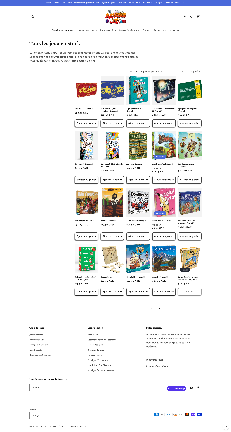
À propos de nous (96, 349)
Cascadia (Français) (160, 277)
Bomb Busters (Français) (136, 220)
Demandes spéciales (97, 344)
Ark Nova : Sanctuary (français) (187, 165)
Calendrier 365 (106, 277)
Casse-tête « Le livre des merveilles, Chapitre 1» (188, 278)
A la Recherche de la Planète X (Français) (163, 109)
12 (151, 308)
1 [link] (117, 308)
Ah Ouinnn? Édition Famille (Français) (112, 165)
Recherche (93, 334)
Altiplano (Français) (134, 164)
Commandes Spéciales (40, 355)
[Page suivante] (159, 308)
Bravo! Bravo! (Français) (162, 220)
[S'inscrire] (82, 387)
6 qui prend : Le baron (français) (135, 109)
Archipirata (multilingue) (162, 164)
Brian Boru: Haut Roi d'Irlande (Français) (187, 221)
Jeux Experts (35, 349)
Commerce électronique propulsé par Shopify (67, 426)
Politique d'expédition (98, 360)
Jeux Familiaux (36, 339)
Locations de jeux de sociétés (102, 339)
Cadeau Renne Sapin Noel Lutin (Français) (85, 278)
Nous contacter (95, 355)
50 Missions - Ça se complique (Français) (109, 109)
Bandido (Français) (108, 220)
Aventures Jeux (42, 426)
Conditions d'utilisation (99, 365)
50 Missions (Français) (84, 108)
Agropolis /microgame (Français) (187, 109)
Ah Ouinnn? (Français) (84, 164)
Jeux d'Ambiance (37, 334)
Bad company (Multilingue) (86, 220)
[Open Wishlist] (191, 16)
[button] (32, 16)
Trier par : (133, 71)
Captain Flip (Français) (135, 277)
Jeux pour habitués (38, 344)
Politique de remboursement (101, 370)
